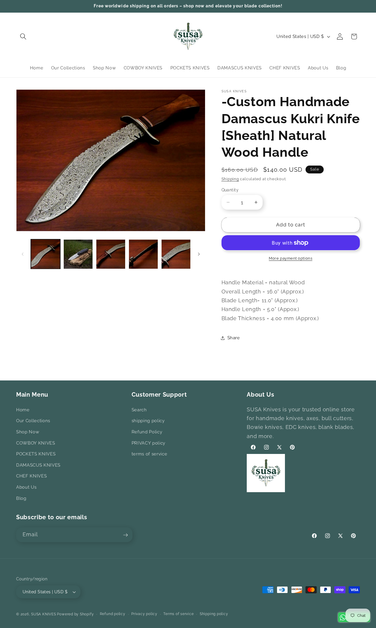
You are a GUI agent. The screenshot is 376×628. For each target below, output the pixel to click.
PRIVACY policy (148, 443)
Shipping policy (214, 614)
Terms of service (178, 614)
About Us (26, 487)
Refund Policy (147, 432)
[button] (23, 36)
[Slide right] (198, 254)
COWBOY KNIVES (35, 443)
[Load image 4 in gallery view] (143, 254)
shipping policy (148, 421)
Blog (21, 498)
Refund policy (112, 614)
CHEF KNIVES (31, 476)
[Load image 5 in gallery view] (176, 254)
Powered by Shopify (75, 614)
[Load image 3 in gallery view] (110, 254)
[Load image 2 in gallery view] (78, 254)
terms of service (149, 454)
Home (23, 409)
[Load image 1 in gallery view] (45, 254)
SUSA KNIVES (43, 614)
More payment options (290, 258)
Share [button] (233, 337)
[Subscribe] (125, 535)
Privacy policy (144, 614)
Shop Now (27, 432)
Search (139, 409)
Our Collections (33, 421)
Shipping (230, 178)
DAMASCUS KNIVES (38, 465)
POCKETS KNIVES (36, 454)
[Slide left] (22, 254)
